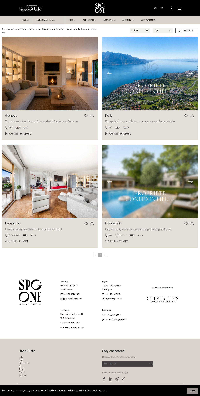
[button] (9, 73)
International (24, 363)
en (155, 8)
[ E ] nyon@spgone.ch (112, 299)
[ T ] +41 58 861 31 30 (111, 315)
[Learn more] (50, 73)
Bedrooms (108, 20)
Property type (88, 20)
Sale (24, 20)
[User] (171, 8)
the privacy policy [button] (99, 391)
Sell (20, 366)
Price (71, 20)
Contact (22, 375)
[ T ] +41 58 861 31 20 (69, 323)
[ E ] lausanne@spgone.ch (72, 327)
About (21, 369)
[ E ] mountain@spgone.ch (114, 320)
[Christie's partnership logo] (162, 299)
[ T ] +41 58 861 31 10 (111, 294)
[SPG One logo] (100, 8)
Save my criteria (148, 20)
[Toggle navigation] (179, 8)
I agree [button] (192, 391)
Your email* (110, 364)
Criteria (128, 20)
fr (162, 8)
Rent (21, 360)
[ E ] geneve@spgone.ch (71, 299)
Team (21, 372)
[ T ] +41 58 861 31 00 (69, 294)
